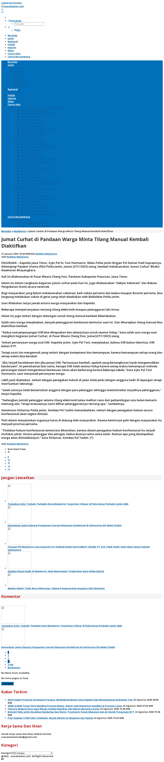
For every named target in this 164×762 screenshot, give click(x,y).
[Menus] (2, 9)
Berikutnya (14, 667)
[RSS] (9, 452)
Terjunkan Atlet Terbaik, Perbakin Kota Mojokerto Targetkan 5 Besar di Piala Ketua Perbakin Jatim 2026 (68, 503)
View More (7, 683)
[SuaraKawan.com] (12, 6)
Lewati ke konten (11, 2)
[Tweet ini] (9, 460)
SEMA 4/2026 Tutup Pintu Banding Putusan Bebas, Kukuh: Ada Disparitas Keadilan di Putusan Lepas (65, 705)
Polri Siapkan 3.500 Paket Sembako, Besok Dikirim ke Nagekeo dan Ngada (50, 717)
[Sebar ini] (8, 457)
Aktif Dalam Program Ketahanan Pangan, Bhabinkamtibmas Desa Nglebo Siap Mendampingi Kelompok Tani (70, 699)
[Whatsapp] (9, 469)
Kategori (6, 752)
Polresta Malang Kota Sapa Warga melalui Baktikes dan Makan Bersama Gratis (53, 708)
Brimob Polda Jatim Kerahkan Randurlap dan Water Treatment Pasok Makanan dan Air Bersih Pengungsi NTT (71, 711)
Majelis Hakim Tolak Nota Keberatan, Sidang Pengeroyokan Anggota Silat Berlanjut (56, 588)
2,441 (10, 664)
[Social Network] (9, 27)
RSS (18, 30)
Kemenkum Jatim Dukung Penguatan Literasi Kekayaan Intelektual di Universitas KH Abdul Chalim (65, 525)
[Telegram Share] (9, 466)
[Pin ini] (9, 463)
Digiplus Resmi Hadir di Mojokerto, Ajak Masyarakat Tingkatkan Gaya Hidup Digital (56, 571)
